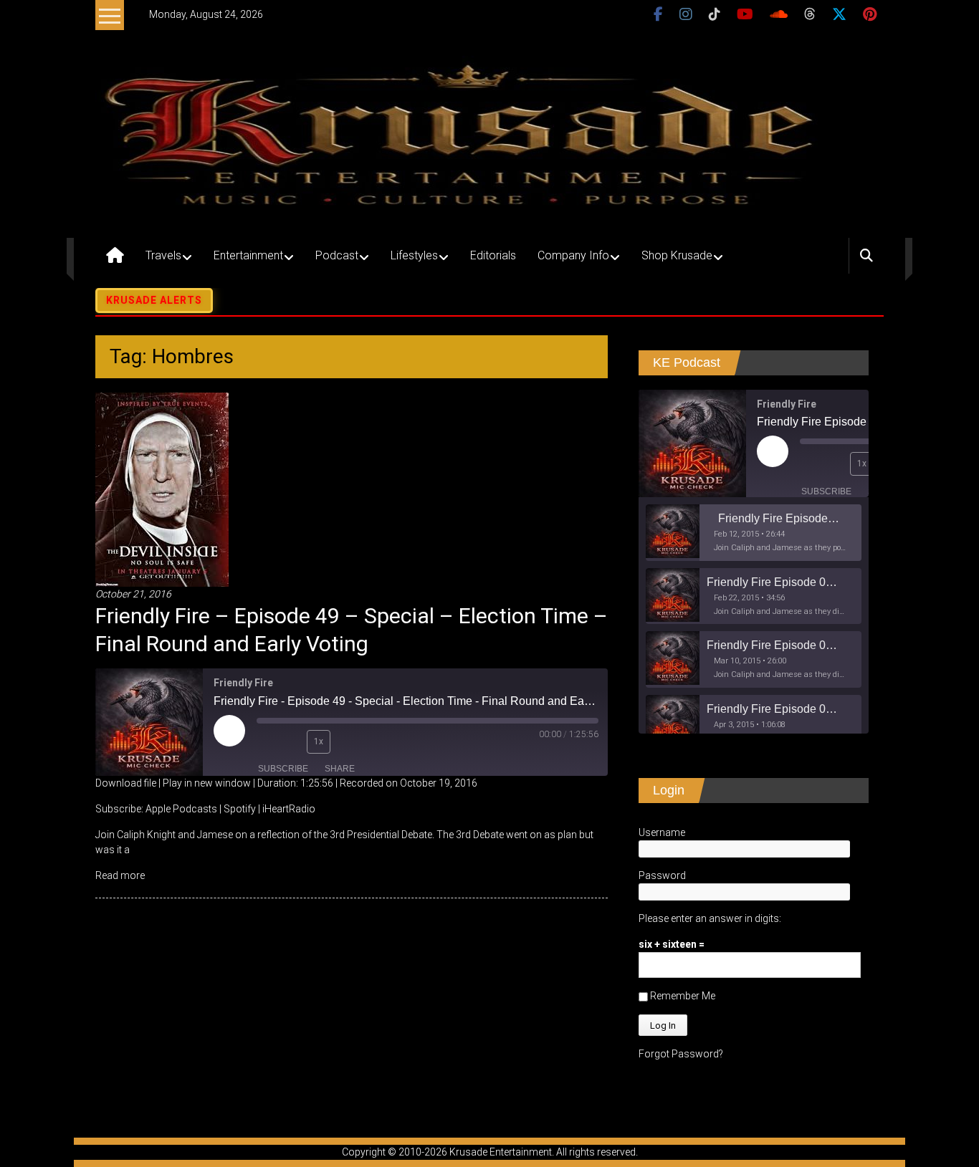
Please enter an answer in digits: (710, 918)
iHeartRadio (288, 809)
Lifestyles (414, 255)
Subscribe (283, 769)
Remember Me (681, 996)
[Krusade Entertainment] (115, 256)
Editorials (493, 255)
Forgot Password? (681, 1054)
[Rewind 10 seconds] (292, 741)
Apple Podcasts (181, 809)
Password (662, 875)
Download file (125, 783)
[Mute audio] (267, 741)
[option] (753, 532)
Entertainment (248, 255)
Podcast (336, 255)
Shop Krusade (676, 255)
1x (318, 741)
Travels (163, 255)
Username (662, 832)
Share (340, 769)
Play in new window (207, 783)
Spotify (240, 809)
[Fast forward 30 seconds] (348, 741)
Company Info (573, 255)
